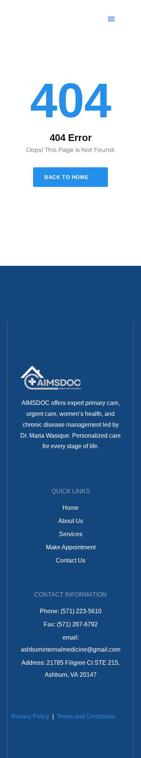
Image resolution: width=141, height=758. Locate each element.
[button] (111, 18)
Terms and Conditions (86, 716)
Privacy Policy (30, 716)
